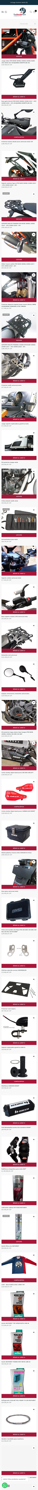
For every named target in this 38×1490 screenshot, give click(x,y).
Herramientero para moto (10, 539)
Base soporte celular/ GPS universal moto (15, 616)
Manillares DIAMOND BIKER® (10, 1086)
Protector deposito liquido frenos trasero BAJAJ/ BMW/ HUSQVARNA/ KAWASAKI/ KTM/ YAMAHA (19, 305)
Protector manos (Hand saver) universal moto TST (17, 142)
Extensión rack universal (9, 655)
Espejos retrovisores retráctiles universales (15, 694)
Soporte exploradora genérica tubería (13, 1047)
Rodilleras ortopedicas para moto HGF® (14, 1169)
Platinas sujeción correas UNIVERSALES (14, 970)
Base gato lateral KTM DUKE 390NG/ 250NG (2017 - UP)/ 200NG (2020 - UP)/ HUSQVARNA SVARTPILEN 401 (19, 102)
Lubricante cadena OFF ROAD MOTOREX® (14, 1207)
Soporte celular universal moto (11, 578)
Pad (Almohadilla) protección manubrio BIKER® (16, 1127)
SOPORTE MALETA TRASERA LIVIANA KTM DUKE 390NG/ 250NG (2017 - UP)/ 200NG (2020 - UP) (18, 346)
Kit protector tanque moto (10, 462)
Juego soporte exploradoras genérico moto (15, 424)
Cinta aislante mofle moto (10, 501)
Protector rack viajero (9, 1009)
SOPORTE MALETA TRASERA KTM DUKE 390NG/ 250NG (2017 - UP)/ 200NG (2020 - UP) (18, 224)
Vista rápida (33, 31)
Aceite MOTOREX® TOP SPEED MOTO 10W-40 (15, 1323)
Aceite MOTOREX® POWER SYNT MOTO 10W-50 (16, 1362)
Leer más (19, 56)
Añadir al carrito (19, 97)
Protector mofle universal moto (11, 385)
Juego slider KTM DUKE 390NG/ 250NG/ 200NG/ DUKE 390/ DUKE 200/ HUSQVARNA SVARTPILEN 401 (18, 62)
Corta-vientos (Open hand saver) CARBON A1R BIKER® (18, 811)
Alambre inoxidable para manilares (13, 1439)
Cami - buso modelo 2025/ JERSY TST (13, 1285)
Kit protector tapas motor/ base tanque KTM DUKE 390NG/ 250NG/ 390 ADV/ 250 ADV (17, 733)
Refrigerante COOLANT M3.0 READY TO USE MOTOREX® (19, 1400)
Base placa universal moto (10, 891)
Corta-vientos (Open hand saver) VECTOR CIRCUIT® (18, 773)
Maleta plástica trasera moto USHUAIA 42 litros (17, 853)
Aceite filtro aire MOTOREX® (10, 1246)
